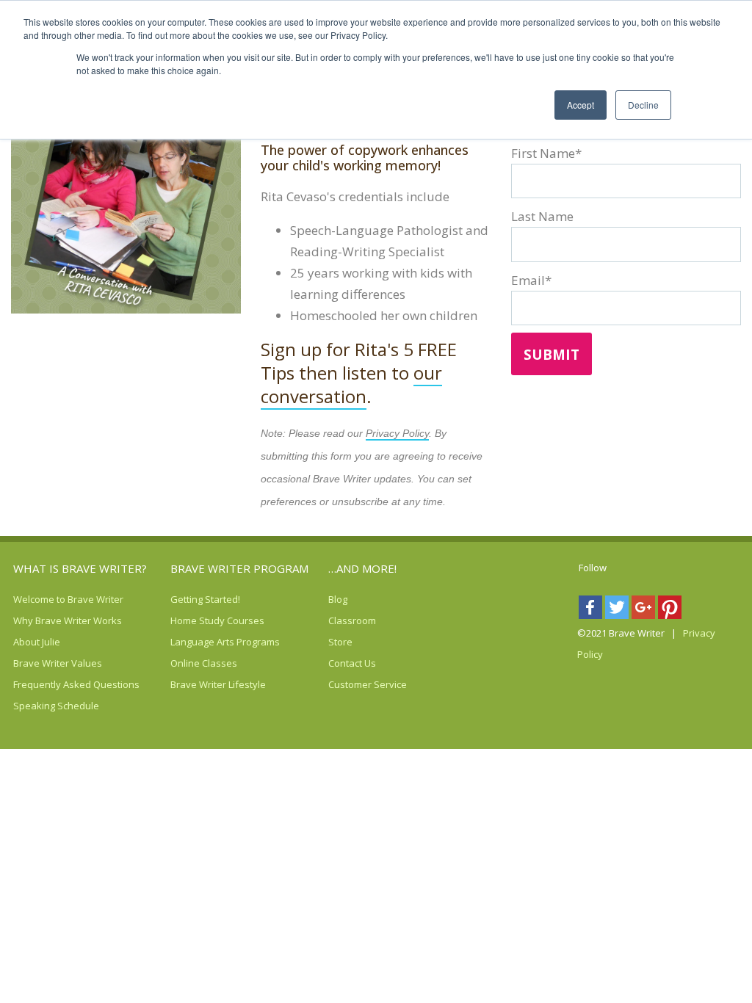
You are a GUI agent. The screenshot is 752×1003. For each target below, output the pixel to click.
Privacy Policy (397, 433)
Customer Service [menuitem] (354, 684)
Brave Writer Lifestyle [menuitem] (196, 684)
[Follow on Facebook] (592, 610)
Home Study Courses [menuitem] (196, 620)
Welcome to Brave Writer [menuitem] (39, 599)
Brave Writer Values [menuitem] (39, 663)
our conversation (351, 384)
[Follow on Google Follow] (645, 610)
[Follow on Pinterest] (671, 610)
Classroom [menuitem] (352, 620)
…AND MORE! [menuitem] (362, 568)
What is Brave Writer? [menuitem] (80, 568)
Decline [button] (643, 104)
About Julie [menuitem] (36, 641)
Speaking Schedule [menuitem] (39, 705)
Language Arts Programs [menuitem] (196, 641)
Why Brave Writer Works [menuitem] (39, 620)
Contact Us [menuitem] (352, 663)
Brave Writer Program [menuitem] (239, 568)
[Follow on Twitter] (618, 610)
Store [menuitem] (340, 641)
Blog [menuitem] (337, 599)
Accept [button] (580, 104)
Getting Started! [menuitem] (196, 599)
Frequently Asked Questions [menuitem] (39, 684)
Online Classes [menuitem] (196, 663)
